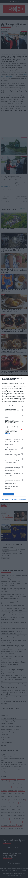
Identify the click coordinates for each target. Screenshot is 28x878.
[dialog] (14, 439)
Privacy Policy (22, 499)
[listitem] (14, 406)
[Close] (24, 378)
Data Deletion (5, 499)
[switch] (22, 410)
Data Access (14, 499)
